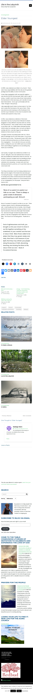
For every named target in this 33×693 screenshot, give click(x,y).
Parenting (18, 309)
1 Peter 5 (4, 307)
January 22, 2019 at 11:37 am (21, 428)
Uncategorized (5, 15)
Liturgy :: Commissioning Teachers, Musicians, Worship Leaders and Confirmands (22, 291)
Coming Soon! (5, 624)
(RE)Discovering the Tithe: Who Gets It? (6, 299)
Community (18, 307)
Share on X (26, 199)
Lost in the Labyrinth (7, 376)
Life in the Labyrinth (10, 4)
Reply (8, 438)
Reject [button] (19, 691)
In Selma (3, 407)
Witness (26, 309)
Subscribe (5, 529)
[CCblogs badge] (6, 680)
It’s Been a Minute (6, 345)
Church (10, 307)
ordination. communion (8, 309)
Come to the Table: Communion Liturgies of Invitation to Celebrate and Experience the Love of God (24, 549)
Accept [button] (13, 691)
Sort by (3, 498)
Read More (25, 691)
